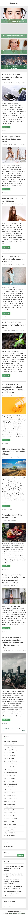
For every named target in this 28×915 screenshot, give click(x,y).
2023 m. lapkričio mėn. (10, 832)
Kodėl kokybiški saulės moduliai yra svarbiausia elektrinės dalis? (12, 77)
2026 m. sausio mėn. (9, 758)
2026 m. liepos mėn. (9, 744)
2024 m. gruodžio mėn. (10, 795)
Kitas (23, 730)
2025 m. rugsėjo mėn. (10, 769)
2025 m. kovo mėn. (9, 787)
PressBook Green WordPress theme (17, 913)
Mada (5, 316)
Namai (5, 631)
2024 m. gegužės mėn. (10, 815)
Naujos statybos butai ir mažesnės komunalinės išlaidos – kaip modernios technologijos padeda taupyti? (12, 642)
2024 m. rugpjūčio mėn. (10, 807)
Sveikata (6, 443)
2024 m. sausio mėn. (9, 827)
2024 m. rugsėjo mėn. (10, 804)
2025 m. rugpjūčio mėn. (10, 772)
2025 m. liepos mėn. (9, 775)
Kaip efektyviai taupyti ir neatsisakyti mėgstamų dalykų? (12, 139)
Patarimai (6, 192)
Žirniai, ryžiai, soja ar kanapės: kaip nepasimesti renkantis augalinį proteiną (14, 868)
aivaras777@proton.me (18, 82)
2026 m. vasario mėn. (10, 755)
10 (17, 728)
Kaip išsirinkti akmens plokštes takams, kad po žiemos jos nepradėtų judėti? (12, 893)
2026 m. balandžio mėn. (10, 749)
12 (22, 728)
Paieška (6, 853)
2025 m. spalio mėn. (9, 767)
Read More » (6, 127)
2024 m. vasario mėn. (10, 824)
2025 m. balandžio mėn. (10, 784)
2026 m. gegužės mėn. (10, 747)
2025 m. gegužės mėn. (10, 781)
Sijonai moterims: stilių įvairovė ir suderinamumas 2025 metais (13, 259)
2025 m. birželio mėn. (10, 778)
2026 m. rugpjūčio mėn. (10, 741)
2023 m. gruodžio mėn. (10, 830)
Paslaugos (6, 378)
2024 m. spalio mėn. (9, 801)
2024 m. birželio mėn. (10, 812)
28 (3, 730)
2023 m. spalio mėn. (9, 835)
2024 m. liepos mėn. (9, 810)
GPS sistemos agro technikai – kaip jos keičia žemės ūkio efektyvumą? (13, 451)
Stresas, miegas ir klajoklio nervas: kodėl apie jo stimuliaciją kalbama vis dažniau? (13, 874)
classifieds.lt (14, 3)
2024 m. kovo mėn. (9, 821)
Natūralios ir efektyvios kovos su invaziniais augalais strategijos (14, 325)
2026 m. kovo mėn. (9, 752)
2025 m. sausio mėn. (9, 792)
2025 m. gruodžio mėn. (10, 761)
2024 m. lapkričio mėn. (10, 798)
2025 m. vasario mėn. (10, 789)
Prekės (5, 130)
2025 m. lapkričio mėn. (10, 764)
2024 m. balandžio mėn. (10, 818)
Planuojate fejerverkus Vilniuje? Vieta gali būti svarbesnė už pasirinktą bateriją (13, 881)
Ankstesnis (6, 728)
